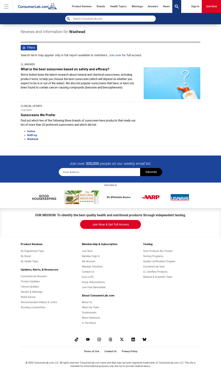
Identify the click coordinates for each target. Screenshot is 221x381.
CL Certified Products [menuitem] (155, 271)
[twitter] (122, 339)
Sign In (195, 6)
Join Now (211, 6)
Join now (115, 55)
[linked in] (133, 339)
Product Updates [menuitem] (30, 281)
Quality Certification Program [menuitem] (159, 261)
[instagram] (99, 339)
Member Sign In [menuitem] (91, 256)
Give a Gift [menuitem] (88, 276)
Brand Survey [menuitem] (28, 297)
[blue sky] (144, 339)
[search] (176, 6)
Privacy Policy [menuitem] (129, 351)
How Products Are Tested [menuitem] (157, 251)
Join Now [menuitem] (87, 251)
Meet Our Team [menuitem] (90, 307)
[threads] (110, 339)
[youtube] (88, 339)
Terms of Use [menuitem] (91, 351)
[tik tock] (76, 339)
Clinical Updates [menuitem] (30, 286)
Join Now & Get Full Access (110, 224)
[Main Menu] (6, 6)
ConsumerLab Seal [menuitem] (153, 266)
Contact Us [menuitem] (88, 271)
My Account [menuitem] (88, 261)
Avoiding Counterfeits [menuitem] (33, 307)
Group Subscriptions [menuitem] (93, 282)
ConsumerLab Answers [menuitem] (34, 276)
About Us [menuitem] (87, 302)
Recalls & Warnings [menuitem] (32, 291)
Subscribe (151, 171)
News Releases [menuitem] (91, 317)
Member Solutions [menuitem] (92, 266)
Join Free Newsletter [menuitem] (94, 287)
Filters (31, 47)
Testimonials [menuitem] (89, 312)
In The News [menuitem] (89, 322)
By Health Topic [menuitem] (29, 261)
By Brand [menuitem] (26, 256)
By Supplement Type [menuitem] (32, 251)
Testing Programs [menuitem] (153, 256)
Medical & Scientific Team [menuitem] (157, 276)
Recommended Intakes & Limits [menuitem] (39, 302)
